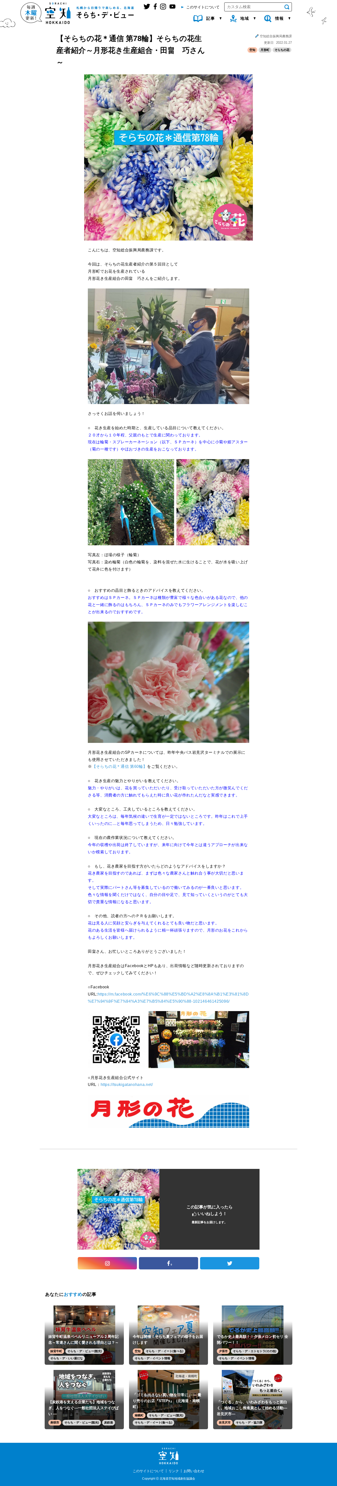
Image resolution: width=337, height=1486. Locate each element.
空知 (252, 50)
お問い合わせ (194, 1471)
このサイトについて (148, 1471)
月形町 (265, 50)
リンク (173, 1471)
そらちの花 (282, 50)
